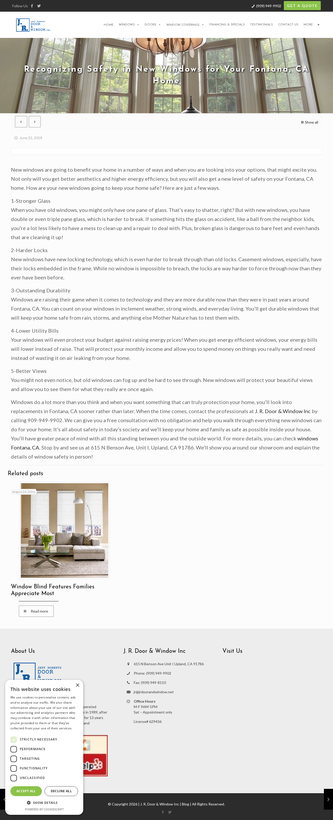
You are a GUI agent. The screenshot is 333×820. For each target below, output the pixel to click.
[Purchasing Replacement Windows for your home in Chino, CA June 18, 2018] (4, 799)
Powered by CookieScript (44, 809)
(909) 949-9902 (268, 6)
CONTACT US (288, 24)
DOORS (150, 24)
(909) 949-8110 (153, 682)
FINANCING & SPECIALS (227, 24)
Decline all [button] (61, 791)
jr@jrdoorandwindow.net (154, 692)
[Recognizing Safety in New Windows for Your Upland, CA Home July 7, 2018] (328, 799)
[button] (44, 802)
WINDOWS (127, 24)
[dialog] (44, 747)
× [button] (77, 685)
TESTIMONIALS (261, 24)
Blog (185, 804)
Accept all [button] (26, 791)
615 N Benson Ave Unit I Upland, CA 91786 (169, 664)
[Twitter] (39, 5)
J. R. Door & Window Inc (283, 411)
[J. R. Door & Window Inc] (33, 24)
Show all (311, 122)
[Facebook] (32, 5)
